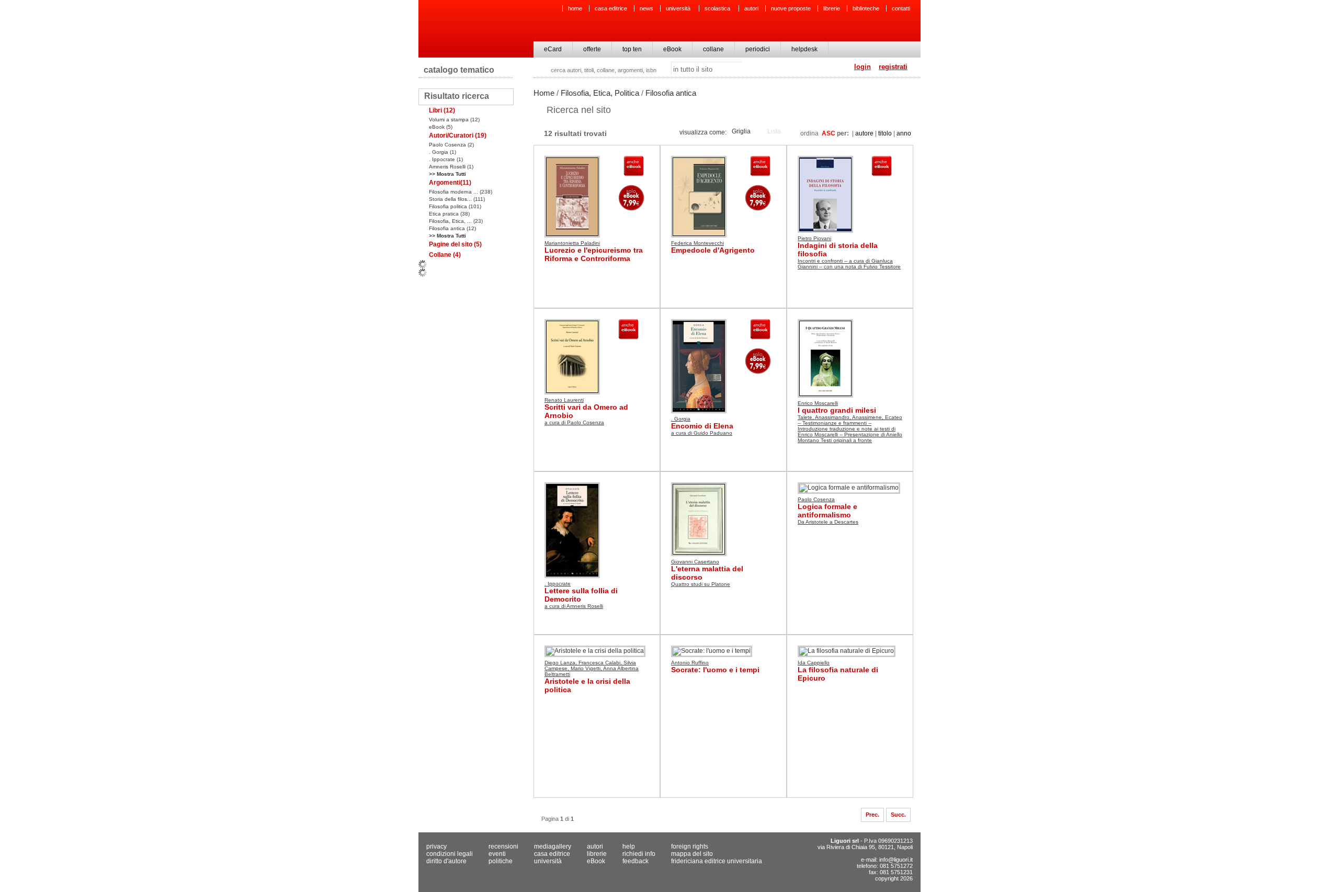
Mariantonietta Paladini (572, 243)
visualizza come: (703, 132)
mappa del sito (692, 853)
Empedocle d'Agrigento (713, 250)
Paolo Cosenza (816, 499)
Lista (774, 131)
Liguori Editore (475, 28)
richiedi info (638, 853)
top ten (632, 49)
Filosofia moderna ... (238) (460, 192)
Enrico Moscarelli (818, 403)
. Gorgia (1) (442, 152)
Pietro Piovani (814, 238)
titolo (885, 133)
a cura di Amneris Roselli (573, 606)
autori (751, 8)
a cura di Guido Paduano (701, 433)
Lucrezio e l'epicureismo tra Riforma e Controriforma (593, 254)
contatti (901, 8)
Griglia (741, 131)
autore (864, 133)
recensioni (503, 846)
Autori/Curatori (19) (457, 135)
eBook (672, 49)
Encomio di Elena (702, 426)
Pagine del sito (455, 244)
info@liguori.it (896, 859)
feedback (635, 861)
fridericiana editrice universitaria (716, 861)
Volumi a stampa (454, 119)
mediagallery (552, 846)
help (628, 846)
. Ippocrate (557, 583)
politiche (501, 861)
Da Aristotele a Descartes (828, 522)
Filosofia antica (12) (452, 228)
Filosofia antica (670, 92)
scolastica (718, 8)
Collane (445, 254)
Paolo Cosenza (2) (451, 145)
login (862, 67)
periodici (757, 49)
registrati (893, 67)
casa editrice (611, 8)
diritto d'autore (446, 861)
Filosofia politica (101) (455, 206)
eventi (497, 853)
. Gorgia (680, 419)
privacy (436, 846)
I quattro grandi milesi (837, 410)
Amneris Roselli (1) (451, 167)
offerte (592, 49)
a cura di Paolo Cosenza (574, 422)
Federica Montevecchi (697, 243)
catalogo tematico (459, 69)
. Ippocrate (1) (446, 159)
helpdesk (804, 49)
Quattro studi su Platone (700, 584)
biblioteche (866, 8)
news (646, 8)
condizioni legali (449, 853)
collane (713, 49)
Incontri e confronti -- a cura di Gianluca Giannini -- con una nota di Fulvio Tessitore (849, 263)
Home (544, 92)
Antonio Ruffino (690, 662)
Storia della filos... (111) (457, 199)
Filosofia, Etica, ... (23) (456, 221)
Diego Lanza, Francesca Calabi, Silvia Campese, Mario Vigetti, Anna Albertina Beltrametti (591, 668)
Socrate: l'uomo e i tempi (715, 669)
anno (904, 133)
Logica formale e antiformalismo (827, 510)
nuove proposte (791, 8)
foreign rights (689, 846)
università (679, 8)
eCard (553, 49)
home (575, 8)
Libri (442, 110)
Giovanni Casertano (695, 561)
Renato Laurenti (564, 400)
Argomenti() (450, 182)
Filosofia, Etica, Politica (600, 92)
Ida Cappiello (814, 662)
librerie (831, 8)
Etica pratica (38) (449, 214)
